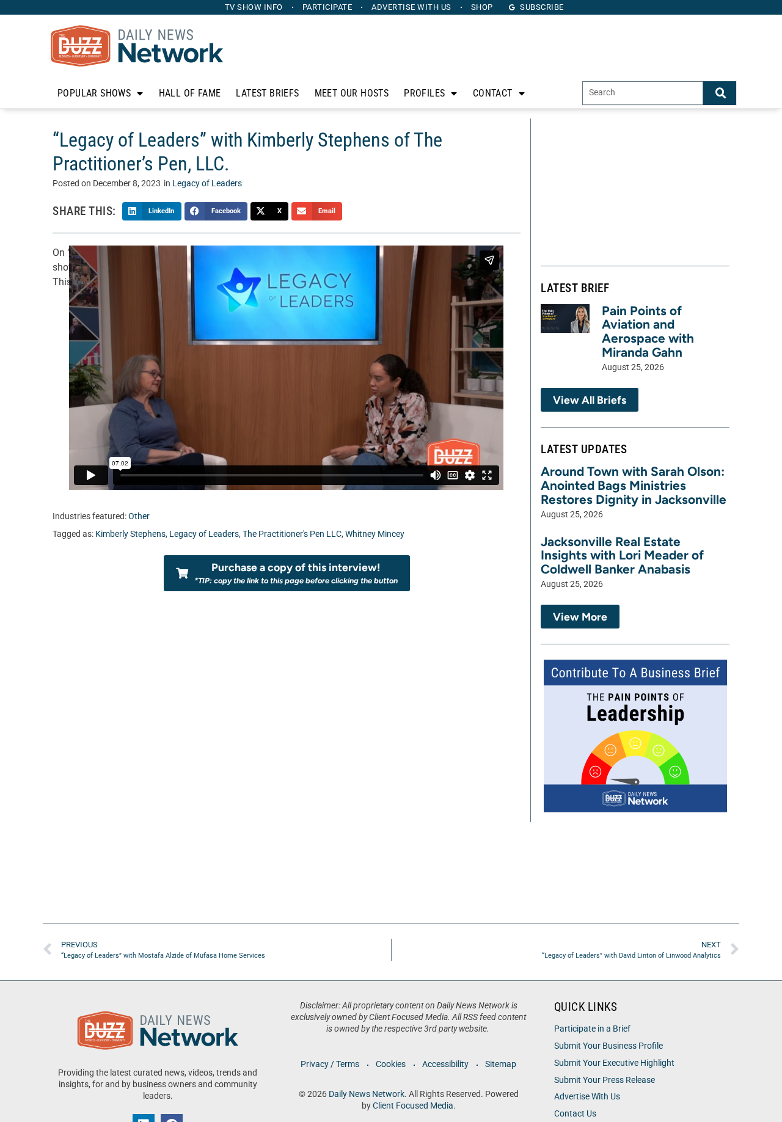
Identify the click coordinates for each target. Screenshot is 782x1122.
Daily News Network (366, 1094)
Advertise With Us (587, 1096)
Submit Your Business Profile (608, 1046)
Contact (493, 93)
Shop (482, 7)
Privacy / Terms (330, 1064)
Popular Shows (94, 93)
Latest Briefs (267, 93)
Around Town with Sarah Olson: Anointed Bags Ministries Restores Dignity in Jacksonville (633, 485)
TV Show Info (254, 7)
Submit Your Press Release (604, 1080)
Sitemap (500, 1064)
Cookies (391, 1064)
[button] (151, 211)
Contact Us (575, 1114)
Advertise (411, 7)
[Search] (719, 93)
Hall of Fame (190, 93)
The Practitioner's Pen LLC (292, 534)
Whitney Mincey (374, 534)
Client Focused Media (413, 1106)
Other (139, 516)
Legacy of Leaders (207, 183)
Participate (327, 7)
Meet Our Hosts (352, 93)
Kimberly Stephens (130, 534)
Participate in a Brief (592, 1029)
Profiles (424, 93)
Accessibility (445, 1064)
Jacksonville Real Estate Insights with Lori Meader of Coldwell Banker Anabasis (622, 555)
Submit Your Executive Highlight (614, 1063)
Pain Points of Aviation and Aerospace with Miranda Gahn (648, 331)
